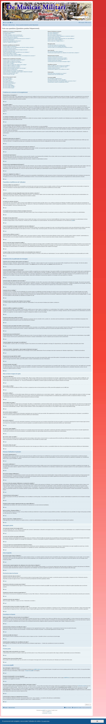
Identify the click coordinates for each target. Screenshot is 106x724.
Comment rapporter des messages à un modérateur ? (13, 70)
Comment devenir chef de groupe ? (54, 37)
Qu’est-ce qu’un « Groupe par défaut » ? (55, 39)
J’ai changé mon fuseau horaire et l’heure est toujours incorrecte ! (15, 49)
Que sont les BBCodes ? (7, 78)
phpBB (72, 220)
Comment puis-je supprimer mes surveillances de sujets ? (59, 69)
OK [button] (97, 721)
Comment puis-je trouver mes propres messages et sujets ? (59, 61)
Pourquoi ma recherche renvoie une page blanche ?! (57, 59)
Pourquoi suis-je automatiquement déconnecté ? (12, 40)
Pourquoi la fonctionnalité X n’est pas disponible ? (57, 79)
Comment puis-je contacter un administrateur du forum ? (58, 82)
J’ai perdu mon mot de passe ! (8, 39)
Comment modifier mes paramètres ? (10, 46)
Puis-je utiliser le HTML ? (7, 79)
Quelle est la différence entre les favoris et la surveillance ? (59, 65)
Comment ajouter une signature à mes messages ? (12, 62)
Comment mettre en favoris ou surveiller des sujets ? (58, 66)
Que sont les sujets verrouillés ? (9, 86)
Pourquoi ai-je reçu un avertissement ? (10, 69)
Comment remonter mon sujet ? (9, 74)
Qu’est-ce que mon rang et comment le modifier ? (12, 54)
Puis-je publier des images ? (8, 81)
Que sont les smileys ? (7, 80)
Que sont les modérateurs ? (53, 33)
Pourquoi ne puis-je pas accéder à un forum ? (11, 67)
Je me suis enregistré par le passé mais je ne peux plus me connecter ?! (16, 38)
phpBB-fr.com (49, 711)
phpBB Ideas (66, 677)
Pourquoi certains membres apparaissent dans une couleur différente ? (61, 38)
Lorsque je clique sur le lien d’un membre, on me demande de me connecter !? (19, 55)
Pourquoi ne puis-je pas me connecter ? (10, 37)
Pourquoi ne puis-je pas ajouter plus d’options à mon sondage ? (15, 64)
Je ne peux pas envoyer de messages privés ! (56, 45)
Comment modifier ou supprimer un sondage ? (11, 65)
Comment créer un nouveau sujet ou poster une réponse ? (14, 59)
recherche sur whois (82, 685)
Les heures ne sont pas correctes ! (9, 48)
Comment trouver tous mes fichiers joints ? (56, 74)
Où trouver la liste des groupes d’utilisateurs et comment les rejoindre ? (61, 36)
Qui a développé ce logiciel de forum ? (55, 78)
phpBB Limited (37, 669)
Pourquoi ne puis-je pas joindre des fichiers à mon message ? (14, 68)
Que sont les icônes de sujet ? (8, 87)
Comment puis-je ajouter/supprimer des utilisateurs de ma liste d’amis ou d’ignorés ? (63, 52)
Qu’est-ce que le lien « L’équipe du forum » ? (56, 40)
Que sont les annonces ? (7, 84)
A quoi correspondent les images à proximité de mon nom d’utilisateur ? (16, 52)
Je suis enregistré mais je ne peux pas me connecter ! (13, 36)
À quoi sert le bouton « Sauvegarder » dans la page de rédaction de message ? (18, 71)
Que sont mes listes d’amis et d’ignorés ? (55, 51)
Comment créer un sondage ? (8, 63)
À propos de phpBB (29, 670)
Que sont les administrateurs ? (53, 32)
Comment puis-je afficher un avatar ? (10, 53)
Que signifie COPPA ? (7, 33)
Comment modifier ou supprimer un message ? (12, 61)
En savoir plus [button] (45, 721)
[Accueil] (46, 11)
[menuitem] (11, 23)
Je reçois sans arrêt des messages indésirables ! (57, 46)
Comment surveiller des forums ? (54, 68)
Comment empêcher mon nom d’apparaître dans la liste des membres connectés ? (18, 47)
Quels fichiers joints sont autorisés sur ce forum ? (57, 73)
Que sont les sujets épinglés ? (8, 85)
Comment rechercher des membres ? (55, 60)
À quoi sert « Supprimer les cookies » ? (10, 42)
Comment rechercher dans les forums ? (55, 56)
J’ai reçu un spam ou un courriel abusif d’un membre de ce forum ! (60, 47)
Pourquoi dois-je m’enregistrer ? (9, 32)
